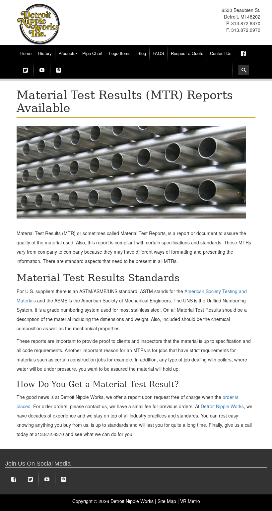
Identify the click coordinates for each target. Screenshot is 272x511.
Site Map (167, 501)
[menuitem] (26, 53)
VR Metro (190, 501)
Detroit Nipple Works (222, 406)
